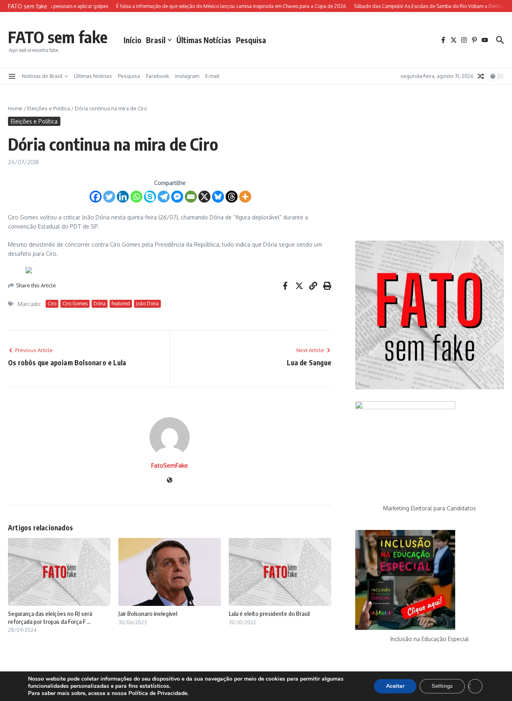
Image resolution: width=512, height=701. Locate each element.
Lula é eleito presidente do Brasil (269, 613)
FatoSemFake (169, 465)
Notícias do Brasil (42, 76)
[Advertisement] (429, 167)
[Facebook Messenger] (177, 197)
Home (15, 108)
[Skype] (150, 197)
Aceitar (395, 686)
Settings (442, 686)
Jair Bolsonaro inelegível (147, 613)
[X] (204, 197)
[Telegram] (164, 197)
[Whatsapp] (136, 197)
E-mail (212, 76)
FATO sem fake (58, 37)
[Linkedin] (123, 197)
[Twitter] (109, 197)
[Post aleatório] (481, 76)
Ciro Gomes (75, 304)
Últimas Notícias (203, 40)
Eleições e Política (48, 108)
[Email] (191, 197)
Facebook (157, 76)
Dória (100, 304)
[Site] (169, 480)
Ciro (52, 304)
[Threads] (232, 197)
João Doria (147, 304)
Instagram (187, 76)
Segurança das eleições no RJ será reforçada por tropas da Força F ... (50, 617)
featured (121, 304)
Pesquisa (251, 40)
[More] (245, 197)
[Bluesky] (218, 197)
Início (132, 40)
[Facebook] (96, 197)
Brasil (156, 40)
